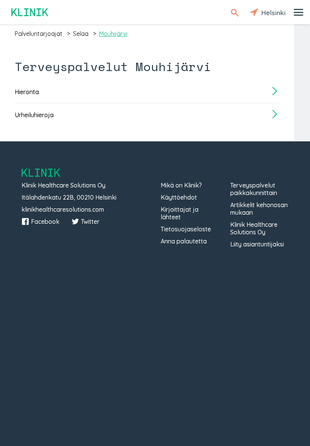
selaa (80, 33)
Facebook (45, 221)
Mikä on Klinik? (181, 185)
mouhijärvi (113, 33)
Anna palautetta (184, 241)
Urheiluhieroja (34, 115)
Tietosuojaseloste (186, 229)
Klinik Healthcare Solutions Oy (253, 228)
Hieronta (27, 92)
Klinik (30, 12)
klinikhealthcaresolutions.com (63, 209)
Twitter (90, 221)
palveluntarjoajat (38, 33)
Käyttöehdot (179, 197)
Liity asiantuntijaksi (257, 244)
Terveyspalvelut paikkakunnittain (253, 189)
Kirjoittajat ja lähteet (179, 213)
